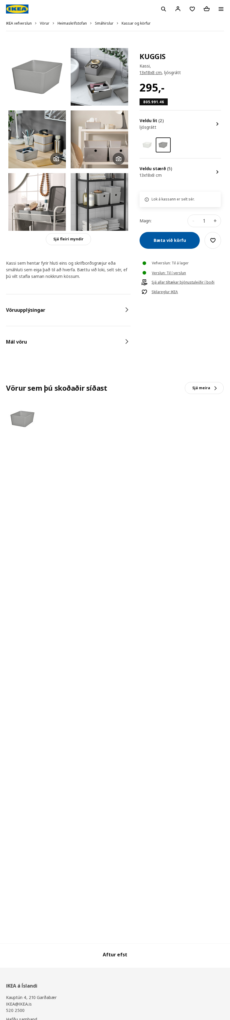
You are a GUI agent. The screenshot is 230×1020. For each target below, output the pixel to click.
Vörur (44, 23)
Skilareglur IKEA (165, 292)
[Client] (178, 9)
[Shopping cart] (207, 9)
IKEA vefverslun (19, 23)
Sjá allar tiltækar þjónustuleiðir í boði (183, 282)
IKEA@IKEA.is (19, 1004)
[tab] (68, 310)
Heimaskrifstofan (72, 23)
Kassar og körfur (136, 23)
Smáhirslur (104, 23)
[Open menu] (221, 9)
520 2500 (15, 1010)
